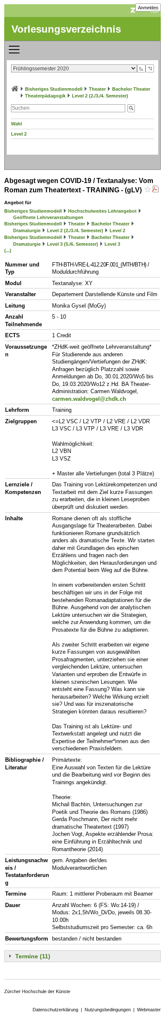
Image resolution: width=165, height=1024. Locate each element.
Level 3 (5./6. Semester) (72, 244)
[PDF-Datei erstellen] (155, 190)
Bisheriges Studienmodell (53, 89)
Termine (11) (32, 956)
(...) (7, 250)
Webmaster (149, 1009)
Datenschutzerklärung (55, 1009)
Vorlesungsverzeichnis (66, 29)
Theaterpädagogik (45, 95)
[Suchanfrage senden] (131, 108)
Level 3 (112, 244)
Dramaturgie (27, 230)
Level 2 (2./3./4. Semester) (100, 95)
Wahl (16, 123)
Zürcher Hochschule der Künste (37, 991)
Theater (97, 89)
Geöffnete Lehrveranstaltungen (48, 217)
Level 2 (19, 133)
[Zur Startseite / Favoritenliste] (15, 89)
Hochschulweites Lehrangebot (102, 211)
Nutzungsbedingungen (108, 1009)
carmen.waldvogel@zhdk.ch (89, 399)
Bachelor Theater (131, 89)
